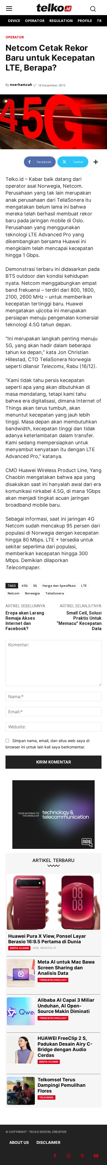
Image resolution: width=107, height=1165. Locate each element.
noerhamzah (21, 84)
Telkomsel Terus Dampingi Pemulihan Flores (62, 1085)
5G (35, 585)
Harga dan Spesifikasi (59, 585)
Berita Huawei (19, 948)
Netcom (13, 593)
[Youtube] (96, 1155)
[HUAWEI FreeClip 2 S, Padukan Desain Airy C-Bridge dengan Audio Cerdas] (21, 1049)
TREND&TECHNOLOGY (53, 979)
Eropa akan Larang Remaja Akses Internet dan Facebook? (24, 620)
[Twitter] (82, 1155)
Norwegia (32, 593)
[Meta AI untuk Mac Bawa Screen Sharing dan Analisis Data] (21, 973)
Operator (14, 37)
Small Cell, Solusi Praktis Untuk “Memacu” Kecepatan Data (79, 620)
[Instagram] (68, 1155)
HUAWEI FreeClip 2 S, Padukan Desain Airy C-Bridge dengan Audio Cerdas (65, 1046)
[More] (96, 161)
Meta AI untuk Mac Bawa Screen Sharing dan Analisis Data (66, 967)
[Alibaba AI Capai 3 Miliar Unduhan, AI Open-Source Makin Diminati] (21, 1011)
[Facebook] (54, 1155)
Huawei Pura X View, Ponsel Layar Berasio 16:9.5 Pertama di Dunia (47, 938)
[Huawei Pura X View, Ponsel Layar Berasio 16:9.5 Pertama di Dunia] (53, 902)
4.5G (24, 585)
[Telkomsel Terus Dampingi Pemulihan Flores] (21, 1091)
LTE (84, 585)
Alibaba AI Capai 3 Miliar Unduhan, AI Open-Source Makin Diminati (66, 1005)
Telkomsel (46, 1097)
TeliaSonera (54, 593)
